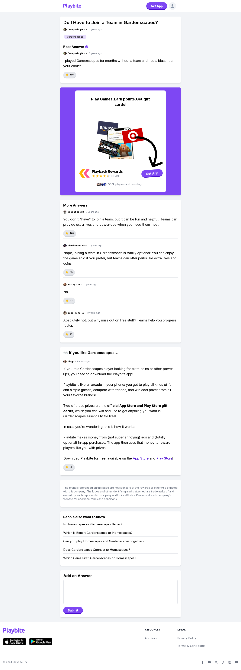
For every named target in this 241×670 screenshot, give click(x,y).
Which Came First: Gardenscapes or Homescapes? (99, 558)
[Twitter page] (216, 662)
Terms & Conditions (191, 646)
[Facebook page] (202, 662)
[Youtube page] (236, 662)
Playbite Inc (20, 662)
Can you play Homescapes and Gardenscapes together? (103, 541)
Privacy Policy (187, 638)
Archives (151, 638)
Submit (73, 610)
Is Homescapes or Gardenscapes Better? (92, 524)
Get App (157, 6)
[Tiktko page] (222, 662)
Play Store (164, 458)
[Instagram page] (229, 662)
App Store (141, 458)
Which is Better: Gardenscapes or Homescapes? (98, 533)
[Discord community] (209, 662)
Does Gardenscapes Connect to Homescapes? (96, 549)
